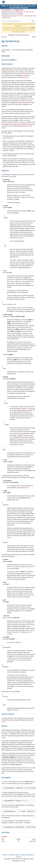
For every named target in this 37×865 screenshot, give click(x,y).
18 (21, 12)
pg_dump (24, 90)
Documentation (7, 10)
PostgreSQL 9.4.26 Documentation (18, 35)
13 (17, 16)
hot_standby (5, 124)
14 (32, 12)
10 (25, 16)
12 (20, 16)
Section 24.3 (26, 73)
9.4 (34, 16)
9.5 (31, 16)
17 (24, 12)
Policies (5, 855)
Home (18, 839)
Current (17, 12)
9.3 (3, 18)
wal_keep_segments (20, 410)
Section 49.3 (18, 750)
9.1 (9, 18)
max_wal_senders (23, 102)
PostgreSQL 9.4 (18, 10)
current (32, 28)
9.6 (28, 16)
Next (33, 37)
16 (27, 12)
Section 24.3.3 (23, 487)
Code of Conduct (14, 855)
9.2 (6, 18)
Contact (18, 857)
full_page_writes (23, 126)
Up (6, 37)
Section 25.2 (23, 77)
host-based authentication (26, 124)
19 (17, 14)
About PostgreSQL (27, 855)
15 (30, 12)
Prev (3, 37)
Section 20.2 (15, 99)
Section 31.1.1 (31, 566)
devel (21, 14)
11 (22, 16)
